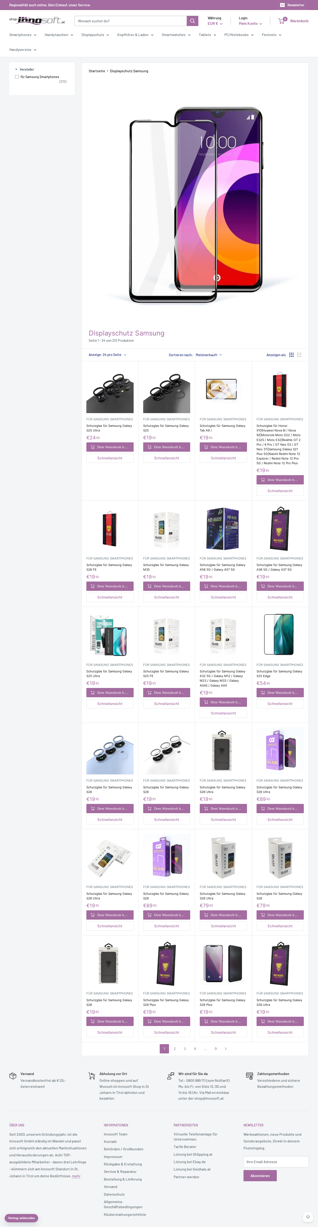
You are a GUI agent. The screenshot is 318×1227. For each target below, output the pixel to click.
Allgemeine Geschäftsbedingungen (123, 1204)
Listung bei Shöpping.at (193, 1154)
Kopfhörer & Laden (133, 34)
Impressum (113, 1156)
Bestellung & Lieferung (123, 1179)
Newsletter (296, 5)
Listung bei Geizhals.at (192, 1169)
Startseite (97, 71)
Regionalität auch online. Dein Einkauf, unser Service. (50, 5)
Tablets (205, 34)
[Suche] (192, 21)
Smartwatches (174, 34)
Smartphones (20, 34)
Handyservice (20, 49)
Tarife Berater (185, 1146)
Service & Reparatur (120, 1171)
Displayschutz (92, 34)
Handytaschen (56, 34)
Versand (110, 1186)
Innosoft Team (115, 1134)
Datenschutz (114, 1194)
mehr (76, 1176)
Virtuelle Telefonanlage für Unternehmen (195, 1136)
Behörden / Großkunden (123, 1149)
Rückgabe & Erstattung (123, 1164)
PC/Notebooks (236, 34)
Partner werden (186, 1176)
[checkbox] (40, 79)
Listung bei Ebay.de (190, 1161)
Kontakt (110, 1141)
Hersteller (27, 69)
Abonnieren (260, 1175)
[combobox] (130, 21)
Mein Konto (248, 23)
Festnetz (269, 34)
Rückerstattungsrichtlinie (125, 1214)
